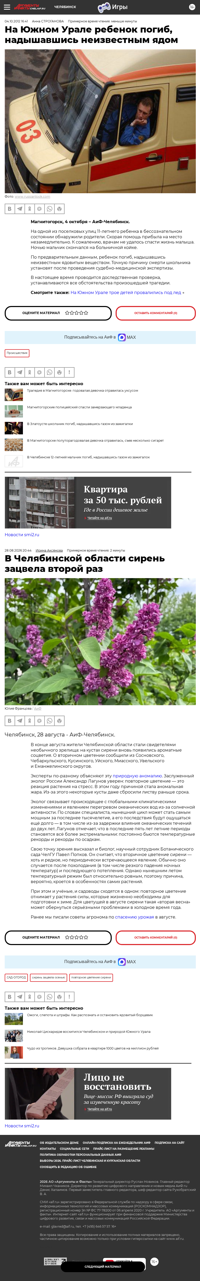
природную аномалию (137, 775)
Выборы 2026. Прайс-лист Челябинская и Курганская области (90, 1161)
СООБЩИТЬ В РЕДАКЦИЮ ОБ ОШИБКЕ (68, 1167)
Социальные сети (74, 1149)
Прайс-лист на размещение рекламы (123, 1149)
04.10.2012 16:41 (16, 21)
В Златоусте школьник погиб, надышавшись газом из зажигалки (80, 424)
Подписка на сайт (169, 1143)
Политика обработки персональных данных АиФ (80, 1155)
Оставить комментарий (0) (155, 313)
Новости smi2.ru (22, 534)
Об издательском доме (59, 1143)
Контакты (48, 1149)
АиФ (37, 708)
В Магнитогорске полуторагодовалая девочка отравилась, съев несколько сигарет (95, 440)
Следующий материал (103, 1266)
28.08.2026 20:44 (18, 550)
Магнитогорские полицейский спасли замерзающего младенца (79, 407)
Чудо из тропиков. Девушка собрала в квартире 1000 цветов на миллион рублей (93, 1048)
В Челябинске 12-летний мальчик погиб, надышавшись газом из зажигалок (88, 457)
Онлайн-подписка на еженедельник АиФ (117, 1143)
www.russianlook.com (32, 196)
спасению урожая (134, 917)
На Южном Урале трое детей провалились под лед (126, 292)
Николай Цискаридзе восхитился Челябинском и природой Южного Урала (89, 1032)
